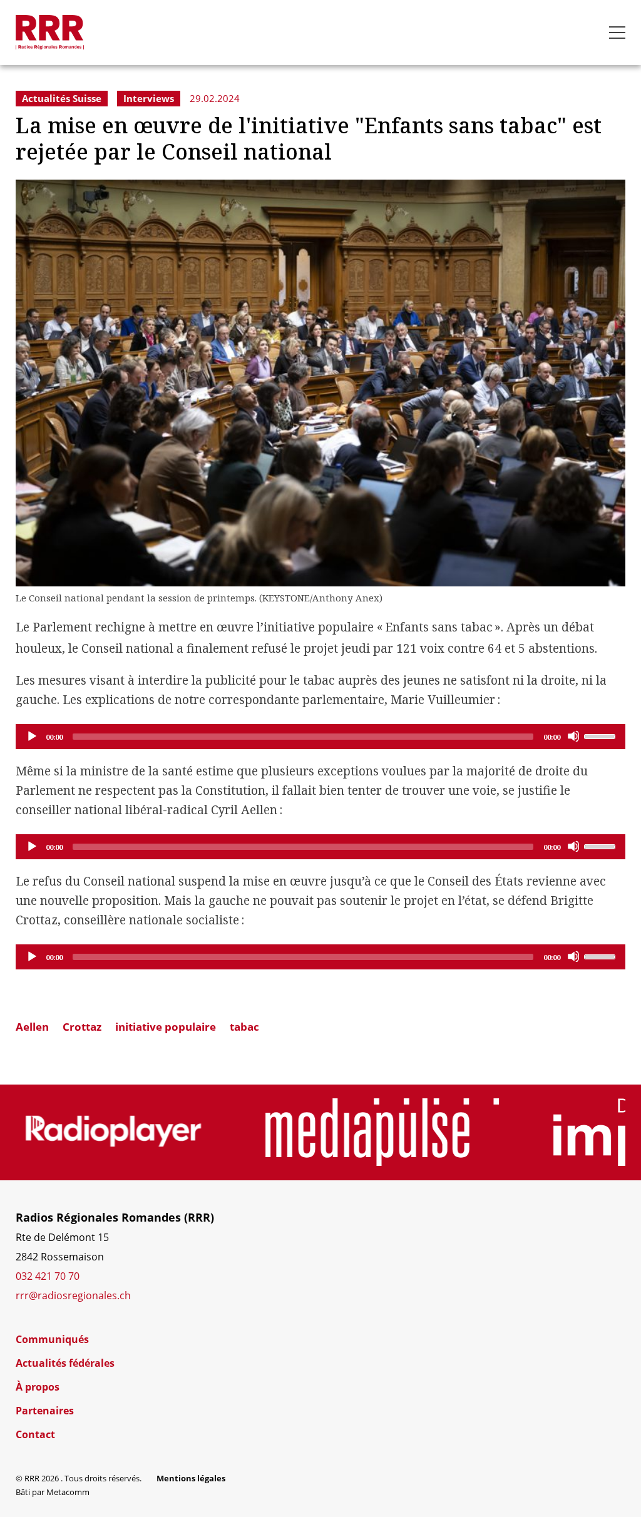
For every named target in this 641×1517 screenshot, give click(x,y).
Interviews (148, 98)
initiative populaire (165, 1026)
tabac (244, 1026)
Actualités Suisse (61, 98)
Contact (35, 1434)
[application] (320, 736)
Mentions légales (190, 1478)
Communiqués (52, 1339)
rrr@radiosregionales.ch (73, 1295)
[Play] (31, 736)
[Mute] (573, 736)
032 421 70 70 (47, 1276)
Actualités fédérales (65, 1363)
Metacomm (68, 1492)
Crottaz (82, 1026)
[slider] (601, 735)
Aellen (32, 1026)
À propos (37, 1387)
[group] (114, 1132)
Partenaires (45, 1410)
